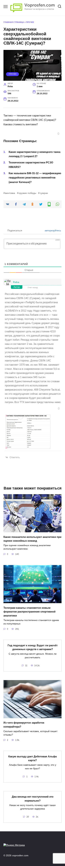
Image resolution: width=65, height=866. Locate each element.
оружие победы (27, 193)
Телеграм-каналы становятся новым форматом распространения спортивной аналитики (29, 611)
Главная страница (13, 22)
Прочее (30, 22)
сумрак (44, 193)
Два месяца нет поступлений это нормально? (32, 798)
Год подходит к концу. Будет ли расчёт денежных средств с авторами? (33, 647)
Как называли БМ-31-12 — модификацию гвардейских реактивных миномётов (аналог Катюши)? (35, 177)
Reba (16, 282)
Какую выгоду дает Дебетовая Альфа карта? (32, 758)
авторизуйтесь (52, 230)
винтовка (10, 193)
